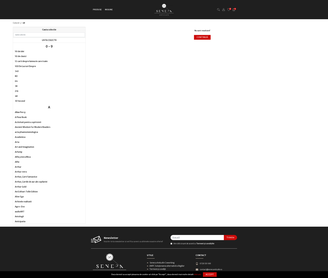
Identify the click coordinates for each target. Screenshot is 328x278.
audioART (19, 211)
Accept (210, 274)
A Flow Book (21, 117)
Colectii (16, 23)
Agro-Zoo (20, 206)
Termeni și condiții (157, 269)
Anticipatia (20, 221)
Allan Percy (20, 112)
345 (17, 71)
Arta (17, 142)
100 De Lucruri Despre (25, 66)
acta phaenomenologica (26, 132)
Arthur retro (21, 171)
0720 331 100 (205, 263)
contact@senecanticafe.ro (211, 269)
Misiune (109, 9)
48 (16, 96)
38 (16, 86)
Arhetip (18, 152)
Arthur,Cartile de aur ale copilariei (31, 181)
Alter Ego (19, 196)
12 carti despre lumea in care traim (31, 61)
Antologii (19, 216)
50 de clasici (20, 56)
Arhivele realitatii (23, 201)
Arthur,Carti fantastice (26, 176)
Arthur (18, 167)
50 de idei (19, 51)
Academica (20, 137)
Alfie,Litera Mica (23, 157)
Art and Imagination (24, 147)
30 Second (20, 101)
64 (16, 81)
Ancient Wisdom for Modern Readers (32, 127)
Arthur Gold (20, 186)
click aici (197, 274)
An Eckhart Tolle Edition (26, 191)
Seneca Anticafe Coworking (162, 262)
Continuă (202, 37)
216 (16, 91)
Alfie (17, 162)
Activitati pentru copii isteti (28, 122)
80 (16, 76)
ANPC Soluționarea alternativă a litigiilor (166, 266)
